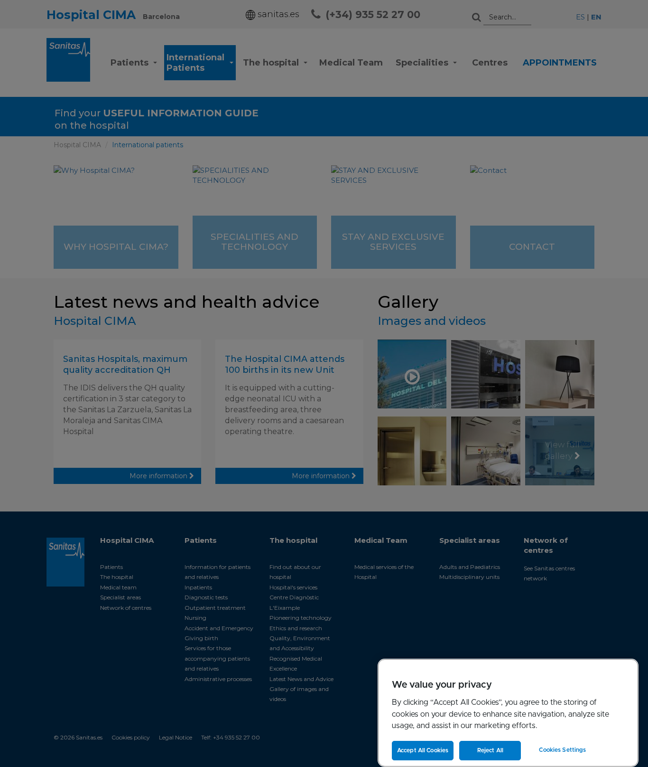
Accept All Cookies (422, 750)
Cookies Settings (562, 750)
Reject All (490, 750)
